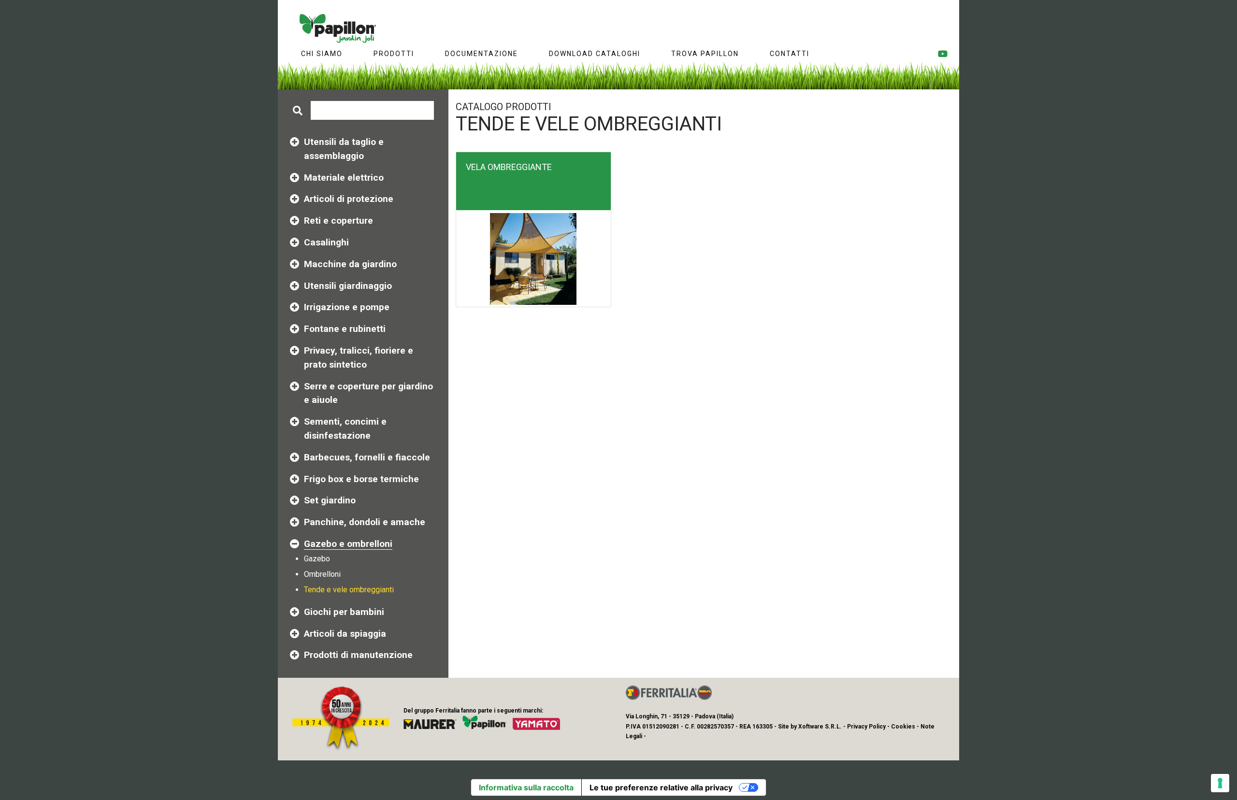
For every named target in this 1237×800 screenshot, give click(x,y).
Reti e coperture (338, 220)
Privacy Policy (866, 726)
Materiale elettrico (344, 177)
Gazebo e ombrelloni (348, 543)
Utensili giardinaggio (348, 285)
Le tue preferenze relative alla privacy (661, 787)
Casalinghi (326, 242)
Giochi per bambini (344, 611)
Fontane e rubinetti (345, 328)
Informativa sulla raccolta (526, 787)
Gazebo (317, 558)
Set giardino (330, 500)
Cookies (903, 726)
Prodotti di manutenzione (358, 654)
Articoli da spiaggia (345, 633)
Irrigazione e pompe (346, 307)
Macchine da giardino (350, 264)
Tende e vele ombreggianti (349, 589)
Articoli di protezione (348, 198)
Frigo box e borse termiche (361, 479)
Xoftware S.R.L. (820, 726)
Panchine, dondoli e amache (364, 522)
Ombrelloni (322, 574)
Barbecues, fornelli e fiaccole (367, 457)
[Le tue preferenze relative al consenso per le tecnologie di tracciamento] (1220, 783)
